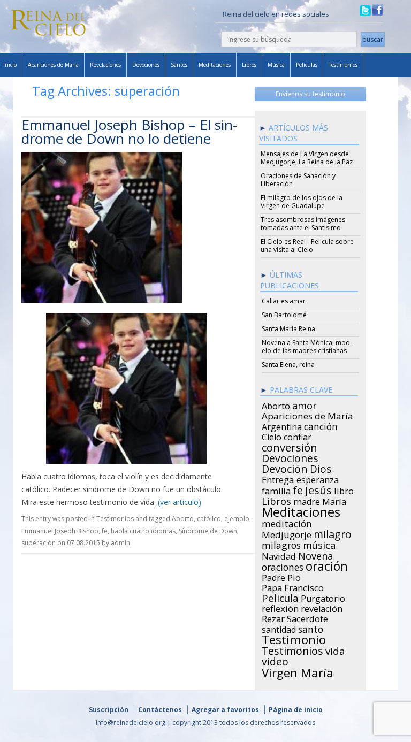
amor (304, 404)
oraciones (282, 565)
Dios (320, 467)
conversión (289, 445)
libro (344, 489)
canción (321, 424)
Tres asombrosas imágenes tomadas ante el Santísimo (303, 223)
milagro (333, 533)
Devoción (285, 467)
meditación (287, 522)
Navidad (279, 554)
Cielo (271, 435)
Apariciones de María (53, 64)
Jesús (318, 488)
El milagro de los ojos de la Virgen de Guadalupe (301, 201)
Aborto (183, 518)
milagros (281, 543)
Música (276, 64)
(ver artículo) (179, 502)
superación (38, 542)
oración (327, 565)
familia (276, 489)
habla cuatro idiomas (143, 531)
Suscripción (108, 709)
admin (120, 542)
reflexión (280, 607)
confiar (297, 435)
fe (105, 531)
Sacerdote (307, 617)
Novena (315, 554)
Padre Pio (281, 576)
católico (209, 518)
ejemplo (236, 518)
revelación (321, 607)
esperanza (317, 478)
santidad (279, 628)
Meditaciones (215, 64)
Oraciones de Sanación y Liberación (298, 179)
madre (306, 500)
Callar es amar (284, 300)
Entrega (278, 478)
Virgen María (297, 671)
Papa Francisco (293, 586)
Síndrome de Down (208, 531)
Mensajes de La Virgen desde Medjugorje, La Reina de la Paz (307, 157)
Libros (249, 64)
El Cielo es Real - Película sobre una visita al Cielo (307, 245)
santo (310, 627)
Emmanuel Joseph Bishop (59, 531)
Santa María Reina (288, 328)
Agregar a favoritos (225, 709)
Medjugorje (286, 533)
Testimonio (294, 638)
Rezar (273, 617)
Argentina (282, 425)
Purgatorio (323, 597)
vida (335, 649)
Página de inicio (296, 709)
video (275, 660)
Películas (306, 64)
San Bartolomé (284, 314)
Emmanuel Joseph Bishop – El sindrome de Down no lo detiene (129, 131)
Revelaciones (105, 64)
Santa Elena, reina (288, 364)
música (319, 543)
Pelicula (280, 596)
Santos (179, 64)
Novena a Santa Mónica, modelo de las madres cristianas (307, 346)
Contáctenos (160, 709)
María (334, 500)
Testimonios (343, 64)
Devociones (145, 64)
